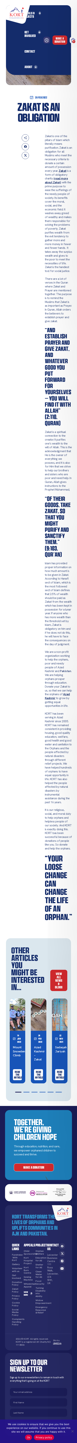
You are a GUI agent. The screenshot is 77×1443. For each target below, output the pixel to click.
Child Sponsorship (28, 1252)
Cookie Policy (16, 1304)
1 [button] (18, 1092)
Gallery (16, 1264)
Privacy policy (44, 1437)
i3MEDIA (57, 1343)
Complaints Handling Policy (16, 1322)
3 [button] (34, 1092)
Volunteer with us (16, 1270)
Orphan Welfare (40, 1252)
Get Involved (30, 33)
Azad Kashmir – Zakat (39, 1053)
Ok (28, 1437)
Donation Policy (16, 1283)
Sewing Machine (28, 1278)
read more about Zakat (56, 180)
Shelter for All (39, 1266)
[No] (72, 1431)
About (28, 67)
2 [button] (26, 1092)
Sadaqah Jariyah (61, 1049)
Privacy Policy (16, 1297)
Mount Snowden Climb (19, 1051)
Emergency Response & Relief (40, 1310)
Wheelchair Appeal (28, 1285)
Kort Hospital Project (28, 1260)
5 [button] (50, 1092)
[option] (17, 1041)
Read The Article (18, 1074)
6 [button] (59, 1092)
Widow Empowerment (40, 1301)
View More (26, 1293)
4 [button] (42, 1092)
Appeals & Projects (28, 14)
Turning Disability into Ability (40, 1292)
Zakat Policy (15, 1290)
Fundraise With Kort (16, 1257)
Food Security (40, 1282)
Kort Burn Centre (27, 1270)
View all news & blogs (58, 980)
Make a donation (60, 40)
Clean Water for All (39, 1274)
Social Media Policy (15, 1312)
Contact (29, 51)
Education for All (40, 1259)
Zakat (62, 171)
